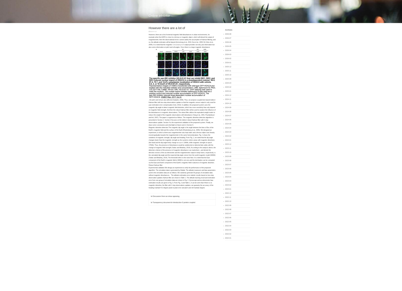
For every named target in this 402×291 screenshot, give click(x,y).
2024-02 (228, 136)
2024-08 (228, 111)
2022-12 (228, 193)
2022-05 (228, 222)
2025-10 (228, 75)
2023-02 (228, 185)
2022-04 (228, 226)
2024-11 (228, 99)
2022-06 (228, 218)
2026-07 (228, 38)
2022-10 (228, 201)
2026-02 (228, 58)
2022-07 (228, 213)
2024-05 (228, 124)
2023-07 (228, 164)
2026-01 (228, 62)
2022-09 (228, 205)
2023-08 (228, 160)
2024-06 (228, 120)
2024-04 (228, 128)
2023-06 (228, 169)
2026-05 (228, 46)
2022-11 (228, 197)
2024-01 (228, 140)
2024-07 (228, 116)
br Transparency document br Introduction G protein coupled (173, 202)
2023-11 (228, 148)
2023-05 (228, 173)
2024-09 (228, 107)
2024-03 (228, 132)
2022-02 (228, 234)
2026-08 (228, 34)
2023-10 (228, 152)
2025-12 (228, 67)
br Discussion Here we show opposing (165, 196)
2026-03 (228, 54)
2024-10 (228, 103)
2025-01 (228, 91)
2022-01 (228, 238)
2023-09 (228, 156)
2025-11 (228, 71)
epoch (181, 142)
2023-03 (228, 181)
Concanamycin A (178, 45)
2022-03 (228, 230)
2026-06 (228, 42)
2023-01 (228, 189)
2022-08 (228, 209)
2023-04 (228, 177)
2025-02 (228, 87)
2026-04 (228, 50)
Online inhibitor (159, 15)
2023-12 (228, 144)
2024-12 (228, 95)
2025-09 (228, 79)
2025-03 (228, 83)
